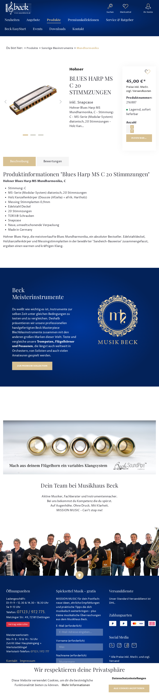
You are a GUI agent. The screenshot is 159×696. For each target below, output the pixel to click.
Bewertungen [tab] (52, 161)
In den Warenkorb (141, 138)
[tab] (19, 161)
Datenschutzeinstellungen (129, 678)
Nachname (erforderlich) (71, 655)
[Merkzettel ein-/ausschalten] (147, 72)
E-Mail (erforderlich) (69, 626)
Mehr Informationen (76, 685)
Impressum (27, 661)
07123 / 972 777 (40, 651)
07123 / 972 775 (31, 612)
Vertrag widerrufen (18, 624)
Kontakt (12, 661)
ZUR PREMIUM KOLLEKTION (32, 365)
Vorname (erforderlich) (70, 641)
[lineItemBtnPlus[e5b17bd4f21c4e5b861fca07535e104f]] (132, 127)
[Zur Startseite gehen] (18, 8)
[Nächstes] (60, 102)
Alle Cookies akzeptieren (129, 688)
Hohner (76, 69)
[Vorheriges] (5, 102)
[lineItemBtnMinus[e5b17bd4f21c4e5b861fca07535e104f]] (132, 131)
